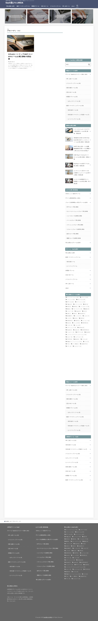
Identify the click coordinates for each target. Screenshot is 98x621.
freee (69, 322)
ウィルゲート (70, 332)
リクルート (70, 311)
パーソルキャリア (84, 306)
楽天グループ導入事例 (72, 233)
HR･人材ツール (66, 6)
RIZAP (77, 320)
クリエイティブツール (55, 6)
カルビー (69, 336)
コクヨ (69, 318)
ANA (75, 313)
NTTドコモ (70, 301)
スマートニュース (71, 327)
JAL (85, 311)
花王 (75, 318)
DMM (75, 306)
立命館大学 (84, 343)
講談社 (87, 308)
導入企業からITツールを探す (73, 242)
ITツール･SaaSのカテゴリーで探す (76, 74)
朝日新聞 (69, 315)
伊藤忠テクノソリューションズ (74, 341)
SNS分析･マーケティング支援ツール (78, 114)
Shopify (69, 329)
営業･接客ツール (72, 87)
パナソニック (71, 299)
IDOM (82, 318)
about (73, 6)
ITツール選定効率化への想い (73, 198)
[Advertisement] (78, 43)
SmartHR (82, 313)
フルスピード (77, 346)
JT (68, 343)
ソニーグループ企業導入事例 (74, 216)
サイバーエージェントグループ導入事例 (77, 211)
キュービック (85, 320)
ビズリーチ (84, 297)
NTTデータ (80, 332)
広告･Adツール (44, 6)
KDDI (69, 306)
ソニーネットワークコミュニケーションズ (76, 334)
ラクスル (84, 339)
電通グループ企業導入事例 (74, 238)
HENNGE (85, 322)
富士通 (88, 332)
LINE (69, 313)
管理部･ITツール (35, 6)
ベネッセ (77, 325)
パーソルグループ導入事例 (74, 220)
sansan (76, 329)
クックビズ (78, 315)
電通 (68, 308)
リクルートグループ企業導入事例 (75, 229)
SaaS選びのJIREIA (14, 3)
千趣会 (69, 304)
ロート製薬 (75, 343)
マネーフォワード (77, 308)
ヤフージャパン (80, 301)
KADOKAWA (85, 329)
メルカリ (86, 315)
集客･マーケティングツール (23, 6)
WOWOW (70, 320)
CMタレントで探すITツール (73, 193)
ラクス (86, 341)
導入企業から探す (11, 6)
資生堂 (77, 339)
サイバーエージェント (72, 297)
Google (78, 311)
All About (81, 327)
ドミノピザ (77, 322)
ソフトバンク (78, 304)
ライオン (69, 325)
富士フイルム (81, 299)
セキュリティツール (74, 101)
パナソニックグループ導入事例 (75, 224)
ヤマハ (69, 346)
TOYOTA (69, 339)
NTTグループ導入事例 (72, 207)
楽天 (86, 304)
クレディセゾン (79, 336)
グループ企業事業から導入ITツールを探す (77, 202)
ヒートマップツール (74, 119)
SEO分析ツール (73, 110)
